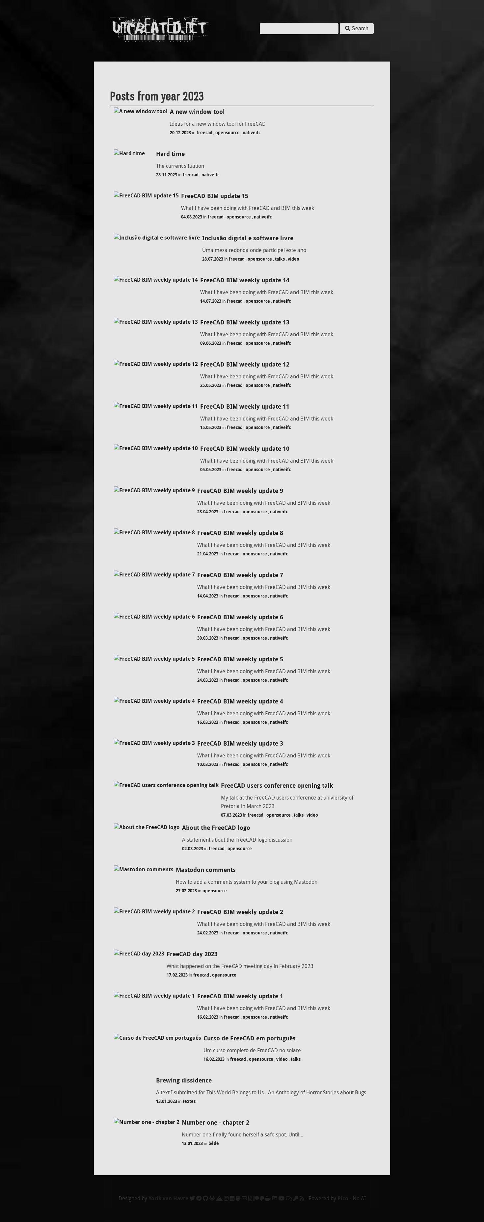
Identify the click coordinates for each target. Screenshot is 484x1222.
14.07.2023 (210, 301)
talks (280, 259)
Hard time (170, 154)
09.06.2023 (210, 343)
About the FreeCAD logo (216, 828)
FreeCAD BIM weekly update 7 (240, 575)
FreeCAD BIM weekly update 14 (244, 280)
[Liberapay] (262, 1198)
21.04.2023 (207, 554)
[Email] (244, 1198)
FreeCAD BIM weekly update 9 (240, 491)
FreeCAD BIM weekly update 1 (240, 996)
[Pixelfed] (274, 1198)
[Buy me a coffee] (268, 1198)
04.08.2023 (191, 217)
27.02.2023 (186, 891)
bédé (213, 1143)
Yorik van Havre (168, 1198)
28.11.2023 (166, 175)
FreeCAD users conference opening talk (277, 785)
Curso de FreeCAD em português (249, 1038)
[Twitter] (192, 1198)
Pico (342, 1198)
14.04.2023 (207, 596)
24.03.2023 (207, 680)
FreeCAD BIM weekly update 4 (240, 701)
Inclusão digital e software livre (247, 238)
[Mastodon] (238, 1198)
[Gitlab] (212, 1198)
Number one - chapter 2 (215, 1122)
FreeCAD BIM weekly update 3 (240, 743)
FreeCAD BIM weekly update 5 (240, 659)
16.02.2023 (207, 1017)
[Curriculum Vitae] (250, 1198)
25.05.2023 (210, 385)
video (293, 259)
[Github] (205, 1198)
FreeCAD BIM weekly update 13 (244, 322)
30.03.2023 (207, 638)
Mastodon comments (206, 870)
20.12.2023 (180, 133)
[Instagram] (226, 1198)
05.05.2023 (210, 469)
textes (189, 1101)
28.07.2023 (212, 259)
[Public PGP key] (295, 1198)
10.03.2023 (207, 764)
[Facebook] (199, 1198)
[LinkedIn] (232, 1198)
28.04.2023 (207, 512)
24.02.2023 (207, 933)
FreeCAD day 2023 (192, 954)
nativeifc (251, 133)
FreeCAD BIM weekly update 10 (244, 449)
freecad (204, 133)
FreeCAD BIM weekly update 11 (244, 406)
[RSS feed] (302, 1198)
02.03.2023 (192, 849)
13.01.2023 (166, 1101)
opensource (227, 133)
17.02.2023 (177, 975)
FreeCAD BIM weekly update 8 (240, 533)
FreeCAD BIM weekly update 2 (240, 912)
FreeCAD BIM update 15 (214, 196)
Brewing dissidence (184, 1080)
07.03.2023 (231, 815)
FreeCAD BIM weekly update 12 (244, 364)
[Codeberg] (219, 1198)
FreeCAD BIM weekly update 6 (240, 617)
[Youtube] (281, 1198)
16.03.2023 (207, 722)
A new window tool (197, 112)
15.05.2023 (210, 427)
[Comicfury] (289, 1198)
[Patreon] (256, 1198)
